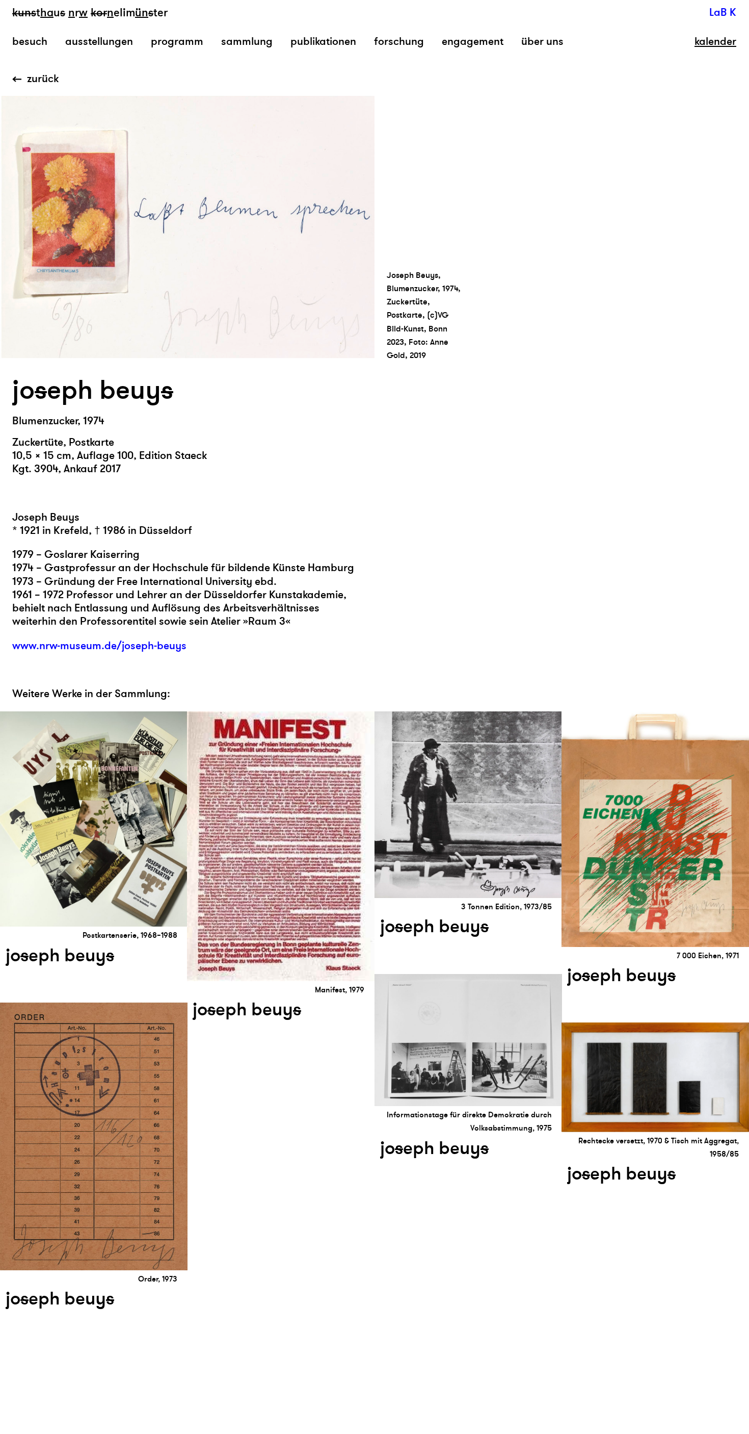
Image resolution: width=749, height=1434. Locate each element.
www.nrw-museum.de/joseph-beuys (99, 646)
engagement (472, 41)
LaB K (722, 12)
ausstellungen (99, 41)
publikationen (323, 41)
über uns (542, 41)
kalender (715, 41)
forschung (399, 41)
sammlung (247, 41)
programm (177, 41)
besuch (29, 41)
